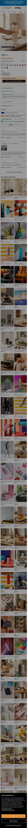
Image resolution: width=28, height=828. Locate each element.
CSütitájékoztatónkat (6, 808)
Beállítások (13, 821)
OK (13, 816)
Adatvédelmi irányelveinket (8, 810)
